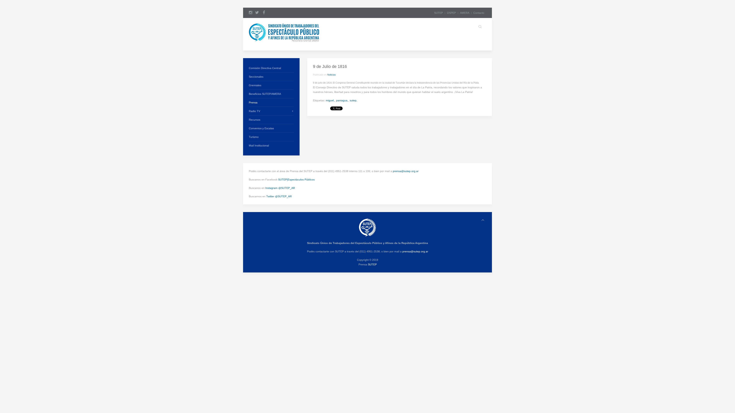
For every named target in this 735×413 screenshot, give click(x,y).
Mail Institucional (259, 145)
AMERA (464, 12)
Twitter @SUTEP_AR (279, 196)
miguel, (330, 100)
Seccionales (256, 76)
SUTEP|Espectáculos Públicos (296, 179)
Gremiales (255, 85)
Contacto (478, 12)
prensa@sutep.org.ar (406, 171)
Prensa (253, 102)
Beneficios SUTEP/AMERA (265, 93)
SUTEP (438, 12)
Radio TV (254, 111)
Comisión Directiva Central (265, 68)
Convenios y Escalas (261, 128)
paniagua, (342, 100)
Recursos (254, 119)
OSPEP (451, 12)
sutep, (353, 100)
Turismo (254, 136)
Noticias (331, 74)
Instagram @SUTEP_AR (280, 187)
